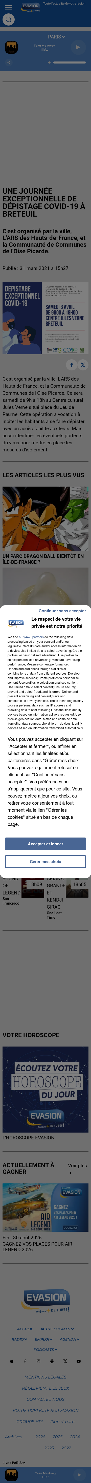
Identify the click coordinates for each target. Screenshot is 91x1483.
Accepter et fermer (45, 844)
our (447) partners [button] (31, 637)
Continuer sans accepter (62, 611)
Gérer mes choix (45, 861)
